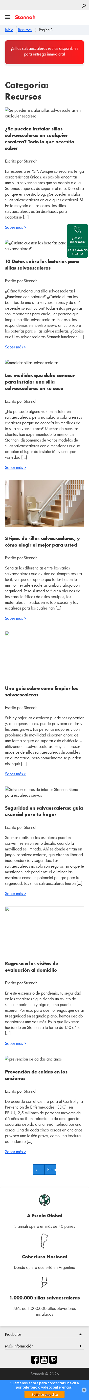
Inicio (9, 29)
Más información (19, 1346)
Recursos (25, 29)
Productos (13, 1334)
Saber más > (15, 227)
